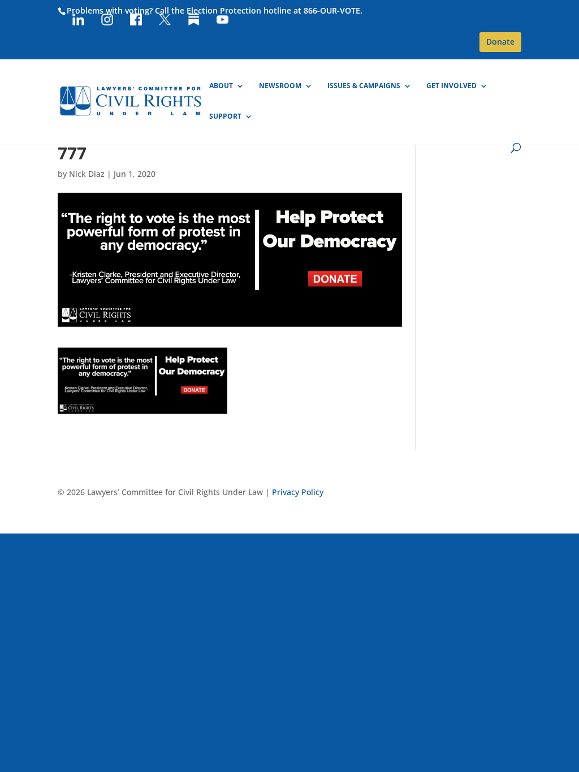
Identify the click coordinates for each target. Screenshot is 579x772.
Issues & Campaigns (363, 86)
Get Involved (451, 86)
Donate (500, 41)
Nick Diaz (87, 173)
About (221, 86)
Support (225, 116)
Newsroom (280, 86)
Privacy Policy (297, 492)
